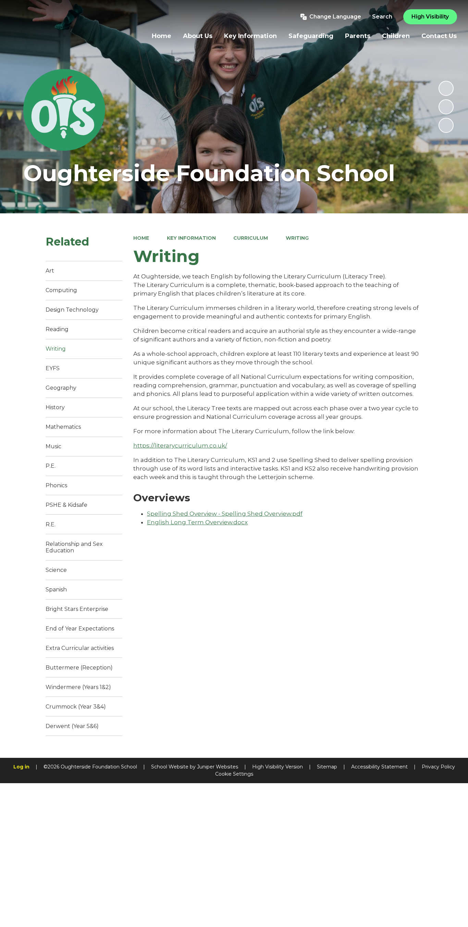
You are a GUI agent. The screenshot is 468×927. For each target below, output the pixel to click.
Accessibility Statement (379, 767)
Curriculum (250, 238)
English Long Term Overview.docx (197, 522)
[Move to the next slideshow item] (446, 125)
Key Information (191, 238)
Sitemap (327, 767)
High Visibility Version (277, 767)
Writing (297, 238)
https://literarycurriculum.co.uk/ (180, 445)
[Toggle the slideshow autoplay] (446, 88)
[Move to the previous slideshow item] (446, 106)
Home (141, 238)
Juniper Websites (217, 767)
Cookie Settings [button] (234, 774)
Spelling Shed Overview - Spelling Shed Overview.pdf (225, 513)
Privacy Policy (438, 767)
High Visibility (430, 16)
